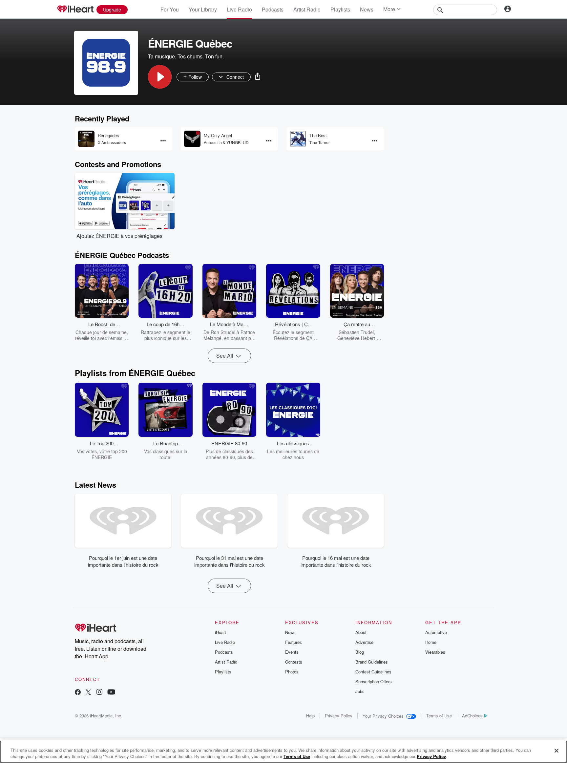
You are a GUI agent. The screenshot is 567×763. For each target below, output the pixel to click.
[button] (160, 77)
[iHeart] (75, 9)
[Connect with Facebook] (78, 692)
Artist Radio (307, 9)
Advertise (364, 642)
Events (292, 652)
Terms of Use (439, 715)
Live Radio (239, 9)
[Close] (556, 751)
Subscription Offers (373, 681)
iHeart (220, 632)
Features (293, 642)
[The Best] (298, 139)
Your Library (203, 9)
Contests (293, 662)
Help (310, 715)
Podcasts (273, 9)
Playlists (340, 9)
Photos (292, 671)
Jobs (360, 691)
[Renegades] (86, 139)
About (361, 632)
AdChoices (472, 715)
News (366, 9)
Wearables (435, 652)
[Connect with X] (88, 692)
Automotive (436, 632)
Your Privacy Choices (383, 716)
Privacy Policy (338, 715)
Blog (359, 652)
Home (430, 642)
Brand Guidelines (371, 662)
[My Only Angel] (192, 139)
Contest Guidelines (373, 671)
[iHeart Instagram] (99, 692)
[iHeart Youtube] (111, 692)
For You (169, 9)
